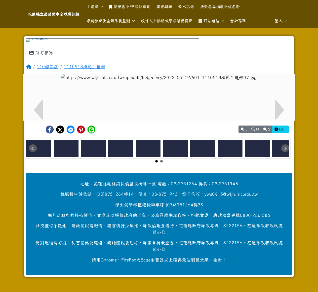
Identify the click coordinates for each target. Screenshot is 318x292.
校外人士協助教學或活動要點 (167, 21)
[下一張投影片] (280, 41)
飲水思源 (186, 7)
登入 (278, 21)
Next (285, 148)
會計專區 (238, 21)
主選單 (92, 7)
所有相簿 (43, 53)
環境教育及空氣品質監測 (108, 21)
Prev (33, 148)
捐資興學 (164, 7)
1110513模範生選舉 (84, 67)
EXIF (282, 129)
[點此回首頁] (159, 40)
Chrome (109, 260)
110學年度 (47, 67)
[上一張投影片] (38, 41)
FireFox (128, 260)
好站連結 (211, 21)
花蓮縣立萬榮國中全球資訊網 (54, 14)
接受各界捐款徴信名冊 (220, 7)
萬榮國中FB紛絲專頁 (132, 7)
